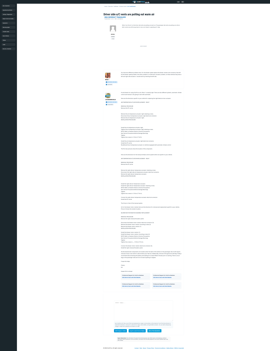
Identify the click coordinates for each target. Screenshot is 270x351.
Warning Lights (6, 27)
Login (178, 1)
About (144, 348)
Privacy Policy (150, 348)
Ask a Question (6, 5)
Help (141, 348)
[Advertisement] (143, 57)
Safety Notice (169, 348)
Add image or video (120, 330)
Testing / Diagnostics (7, 14)
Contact (137, 348)
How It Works (6, 36)
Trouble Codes (6, 31)
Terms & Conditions (160, 348)
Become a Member (7, 48)
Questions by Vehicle (7, 10)
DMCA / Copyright (179, 348)
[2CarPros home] (134, 2)
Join (183, 1)
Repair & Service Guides (8, 18)
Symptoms (5, 23)
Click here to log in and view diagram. (131, 277)
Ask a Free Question (154, 331)
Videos (4, 40)
